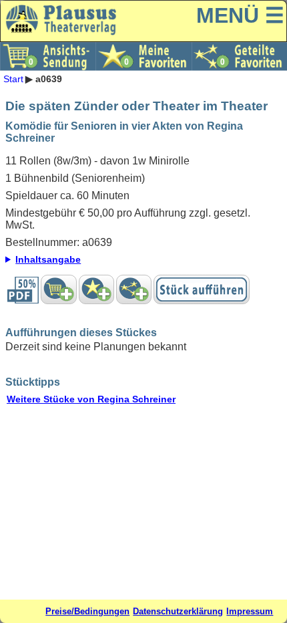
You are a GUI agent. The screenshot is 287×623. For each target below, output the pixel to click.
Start (13, 79)
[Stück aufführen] (202, 289)
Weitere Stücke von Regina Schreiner (91, 399)
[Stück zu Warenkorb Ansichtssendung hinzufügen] (58, 289)
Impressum (249, 611)
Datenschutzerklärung (178, 611)
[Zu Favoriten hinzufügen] (96, 289)
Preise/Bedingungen (87, 611)
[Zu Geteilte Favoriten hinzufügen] (134, 289)
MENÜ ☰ (240, 15)
